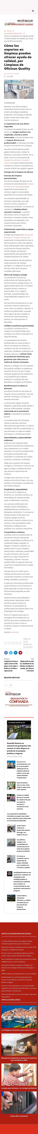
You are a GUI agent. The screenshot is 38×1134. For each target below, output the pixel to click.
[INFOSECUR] (19, 4)
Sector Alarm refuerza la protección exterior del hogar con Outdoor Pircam (23, 830)
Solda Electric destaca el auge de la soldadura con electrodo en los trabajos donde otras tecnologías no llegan (18, 967)
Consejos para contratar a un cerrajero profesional (19, 1088)
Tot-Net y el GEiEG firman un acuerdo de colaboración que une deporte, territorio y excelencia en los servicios (24, 802)
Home (9, 31)
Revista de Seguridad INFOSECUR (18, 1129)
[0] (5, 76)
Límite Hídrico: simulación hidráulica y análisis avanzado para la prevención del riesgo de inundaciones (23, 902)
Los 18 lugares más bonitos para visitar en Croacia (19, 1030)
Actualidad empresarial (13, 33)
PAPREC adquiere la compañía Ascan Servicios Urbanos (18, 974)
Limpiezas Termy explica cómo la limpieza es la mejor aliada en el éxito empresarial (11, 665)
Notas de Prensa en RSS (11, 74)
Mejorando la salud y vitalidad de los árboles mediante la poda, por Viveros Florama (27, 665)
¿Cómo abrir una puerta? (19, 1116)
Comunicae (14, 632)
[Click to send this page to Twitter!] (11, 653)
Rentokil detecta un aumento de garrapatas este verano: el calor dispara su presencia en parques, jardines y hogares (19, 748)
